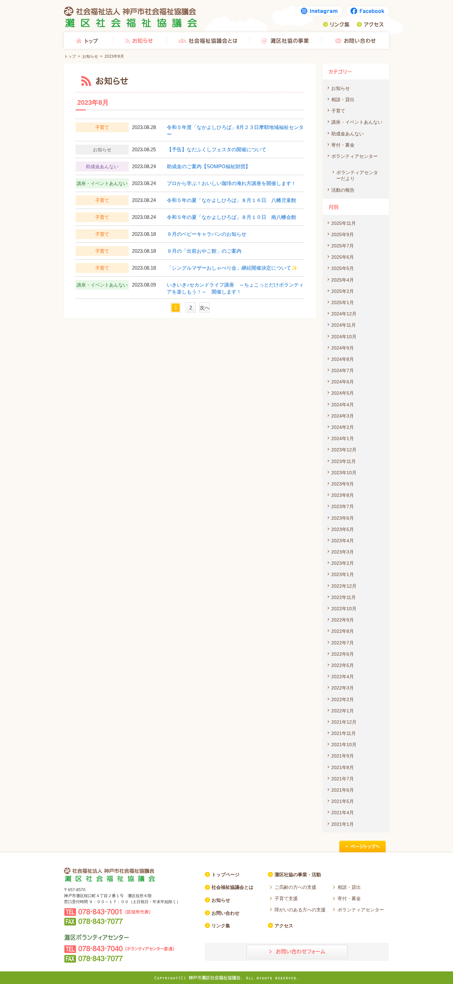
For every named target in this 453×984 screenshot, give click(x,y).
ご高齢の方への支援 (295, 887)
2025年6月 (342, 257)
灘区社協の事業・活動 (298, 874)
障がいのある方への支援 (300, 909)
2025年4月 (342, 280)
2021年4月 (342, 812)
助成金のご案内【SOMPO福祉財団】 (208, 166)
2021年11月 (343, 733)
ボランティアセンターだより (357, 175)
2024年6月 (342, 381)
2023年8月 (342, 495)
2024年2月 (342, 427)
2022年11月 (343, 597)
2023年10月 (343, 472)
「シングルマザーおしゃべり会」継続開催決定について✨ (232, 268)
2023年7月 (342, 506)
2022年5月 (342, 665)
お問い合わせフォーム (297, 952)
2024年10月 (343, 336)
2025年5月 (342, 268)
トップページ (225, 874)
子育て (338, 110)
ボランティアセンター (354, 156)
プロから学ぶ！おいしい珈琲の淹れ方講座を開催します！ (231, 183)
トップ (88, 40)
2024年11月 (343, 325)
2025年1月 (342, 302)
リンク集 (336, 24)
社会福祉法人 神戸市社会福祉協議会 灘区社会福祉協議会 (130, 17)
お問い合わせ (355, 40)
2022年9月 (342, 620)
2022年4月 (342, 676)
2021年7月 (342, 778)
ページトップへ (362, 846)
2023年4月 (342, 540)
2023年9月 (342, 484)
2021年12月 (343, 722)
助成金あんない (347, 133)
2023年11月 (343, 461)
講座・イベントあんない (356, 122)
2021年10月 (343, 744)
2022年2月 (342, 699)
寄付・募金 (343, 145)
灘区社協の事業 (285, 40)
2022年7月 (342, 642)
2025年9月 (342, 234)
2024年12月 (343, 313)
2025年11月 (343, 223)
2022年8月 (342, 631)
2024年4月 (342, 404)
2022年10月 (343, 608)
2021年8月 (342, 767)
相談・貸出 (343, 99)
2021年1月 (342, 824)
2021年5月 (342, 801)
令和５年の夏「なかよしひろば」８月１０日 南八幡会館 (231, 217)
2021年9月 (342, 755)
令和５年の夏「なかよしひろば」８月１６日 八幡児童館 (231, 200)
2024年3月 (342, 416)
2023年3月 (342, 552)
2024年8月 (342, 359)
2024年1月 (342, 438)
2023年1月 (342, 574)
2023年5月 (342, 529)
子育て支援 (286, 898)
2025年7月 (342, 245)
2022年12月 (343, 586)
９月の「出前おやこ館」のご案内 (204, 251)
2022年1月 (342, 710)
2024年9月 (342, 348)
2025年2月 (342, 291)
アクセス (370, 24)
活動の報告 (343, 190)
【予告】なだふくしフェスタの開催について (216, 149)
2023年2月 (342, 563)
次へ (205, 307)
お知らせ (139, 40)
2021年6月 (342, 790)
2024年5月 (342, 393)
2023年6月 (342, 518)
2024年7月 (342, 370)
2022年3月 (342, 687)
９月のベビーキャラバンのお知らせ (206, 234)
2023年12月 (343, 449)
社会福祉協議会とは (208, 40)
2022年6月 (342, 654)
